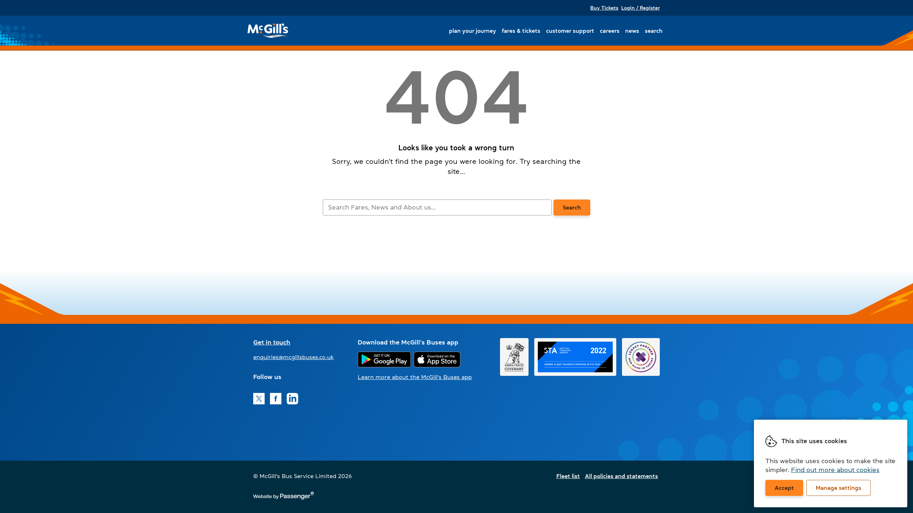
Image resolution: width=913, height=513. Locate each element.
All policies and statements (621, 476)
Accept (784, 488)
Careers (609, 30)
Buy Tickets (604, 7)
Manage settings (838, 488)
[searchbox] (437, 208)
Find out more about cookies (835, 470)
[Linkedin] (292, 398)
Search (654, 30)
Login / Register (640, 7)
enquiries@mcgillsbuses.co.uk (293, 357)
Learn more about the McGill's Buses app (415, 377)
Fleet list (568, 476)
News (632, 30)
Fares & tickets (521, 30)
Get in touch (271, 342)
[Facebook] (275, 398)
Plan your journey (472, 30)
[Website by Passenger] (283, 497)
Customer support (570, 30)
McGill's (268, 30)
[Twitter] (259, 398)
